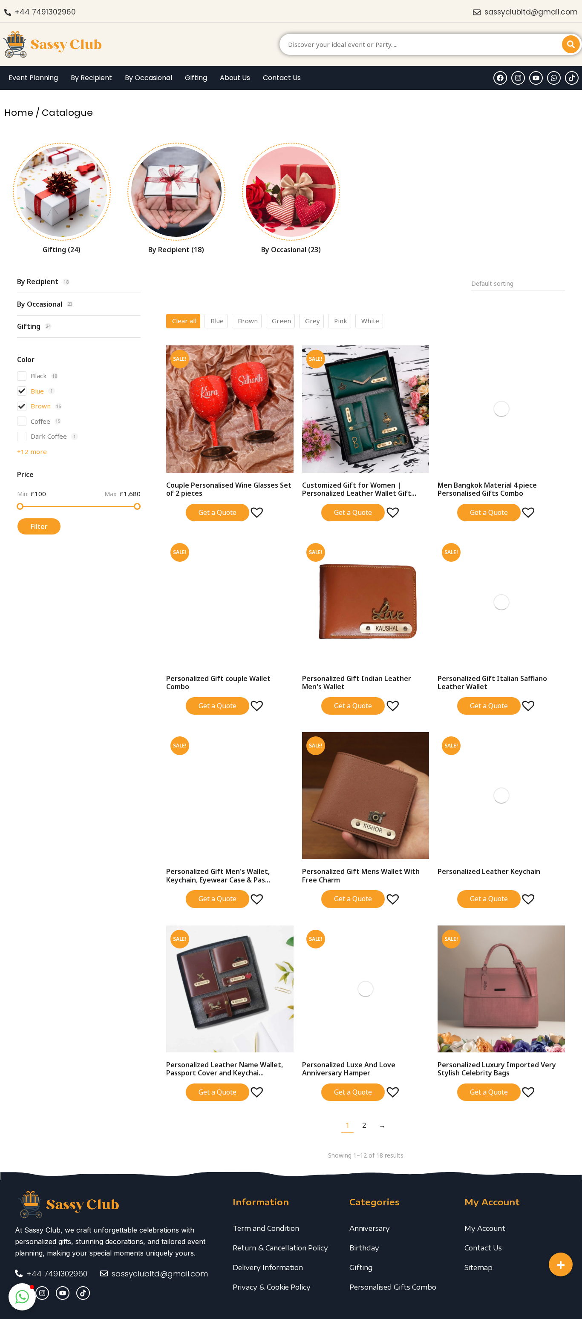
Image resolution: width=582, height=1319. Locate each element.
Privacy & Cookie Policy (272, 1287)
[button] (252, 508)
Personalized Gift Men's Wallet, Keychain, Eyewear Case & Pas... (218, 875)
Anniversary (369, 1228)
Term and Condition (266, 1228)
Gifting (361, 1267)
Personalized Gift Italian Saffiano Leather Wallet (492, 682)
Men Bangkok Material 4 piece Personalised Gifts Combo (487, 489)
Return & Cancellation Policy (280, 1248)
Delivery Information (268, 1267)
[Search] (571, 44)
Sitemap (478, 1267)
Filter (39, 526)
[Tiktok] (572, 78)
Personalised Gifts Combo (392, 1287)
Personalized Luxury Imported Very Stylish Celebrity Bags (497, 1069)
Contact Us (483, 1248)
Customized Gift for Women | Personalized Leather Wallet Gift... (359, 489)
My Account (484, 1228)
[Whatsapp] (554, 78)
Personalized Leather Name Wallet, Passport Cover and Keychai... (224, 1069)
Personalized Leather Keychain (489, 871)
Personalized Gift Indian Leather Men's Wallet (356, 682)
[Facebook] (500, 78)
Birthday (364, 1248)
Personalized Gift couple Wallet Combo (218, 682)
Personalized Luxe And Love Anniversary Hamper (348, 1069)
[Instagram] (518, 78)
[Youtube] (536, 78)
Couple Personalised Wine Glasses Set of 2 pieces (228, 489)
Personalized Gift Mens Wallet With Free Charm (361, 875)
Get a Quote (217, 512)
